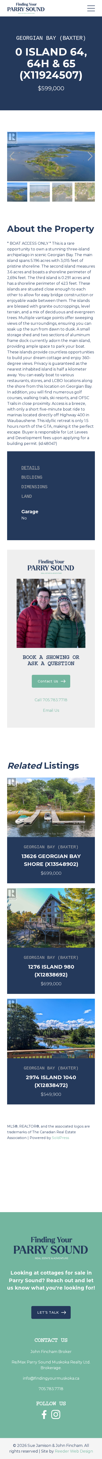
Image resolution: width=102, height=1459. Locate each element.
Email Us (51, 710)
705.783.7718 (51, 1389)
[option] (51, 156)
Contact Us (48, 681)
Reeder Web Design (74, 1451)
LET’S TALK (48, 1312)
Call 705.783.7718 (51, 700)
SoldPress (60, 1138)
